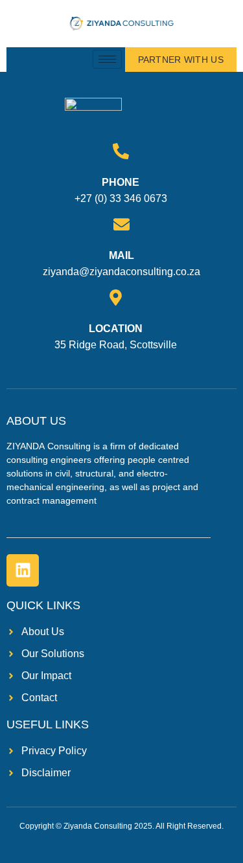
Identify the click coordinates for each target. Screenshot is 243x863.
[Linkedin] (22, 570)
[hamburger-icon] (107, 59)
